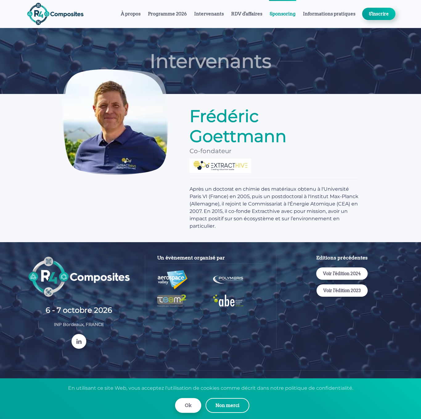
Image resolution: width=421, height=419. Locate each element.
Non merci (227, 405)
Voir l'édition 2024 (342, 273)
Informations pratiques (329, 14)
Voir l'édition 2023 (342, 290)
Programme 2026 (167, 14)
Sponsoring (283, 14)
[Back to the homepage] (56, 14)
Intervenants (209, 14)
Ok (188, 405)
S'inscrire (379, 13)
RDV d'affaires (246, 14)
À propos (131, 14)
